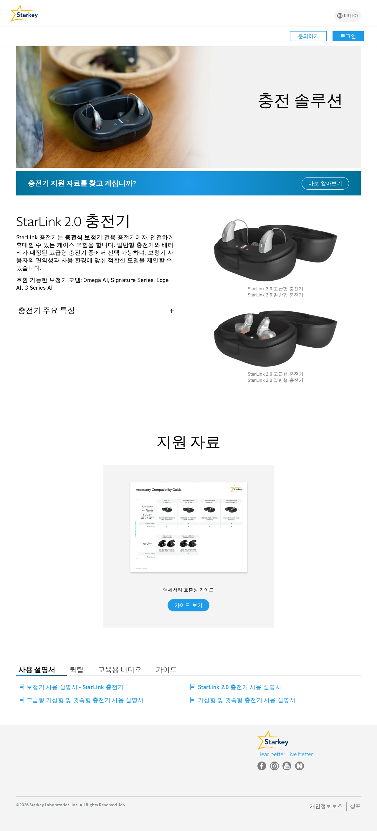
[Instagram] (274, 766)
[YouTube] (286, 766)
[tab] (41, 670)
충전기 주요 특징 (46, 310)
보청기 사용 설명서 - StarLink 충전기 (75, 687)
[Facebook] (261, 766)
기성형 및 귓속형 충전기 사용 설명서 (246, 700)
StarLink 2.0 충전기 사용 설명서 (239, 687)
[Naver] (299, 766)
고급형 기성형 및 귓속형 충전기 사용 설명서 (85, 700)
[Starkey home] (24, 13)
